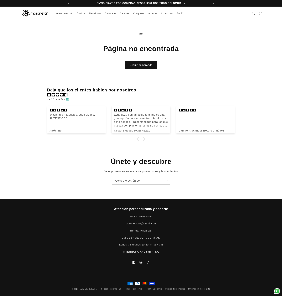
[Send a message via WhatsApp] (277, 291)
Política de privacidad (111, 289)
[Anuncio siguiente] (213, 3)
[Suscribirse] (166, 181)
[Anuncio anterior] (68, 3)
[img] (142, 95)
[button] (253, 13)
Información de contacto (199, 289)
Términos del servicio (134, 289)
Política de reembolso (175, 289)
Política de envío (154, 289)
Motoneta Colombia (88, 289)
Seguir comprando (141, 65)
